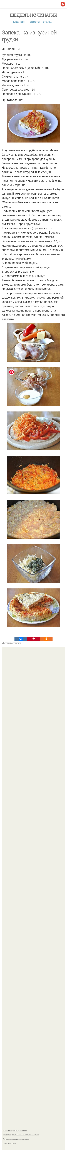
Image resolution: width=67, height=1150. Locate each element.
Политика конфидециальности (16, 1139)
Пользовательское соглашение (25, 1134)
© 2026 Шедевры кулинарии (15, 1130)
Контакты (7, 1134)
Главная (18, 21)
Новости (34, 21)
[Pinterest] (33, 639)
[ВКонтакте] (20, 639)
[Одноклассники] (46, 639)
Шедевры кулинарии (33, 15)
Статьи (48, 21)
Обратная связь (9, 1143)
